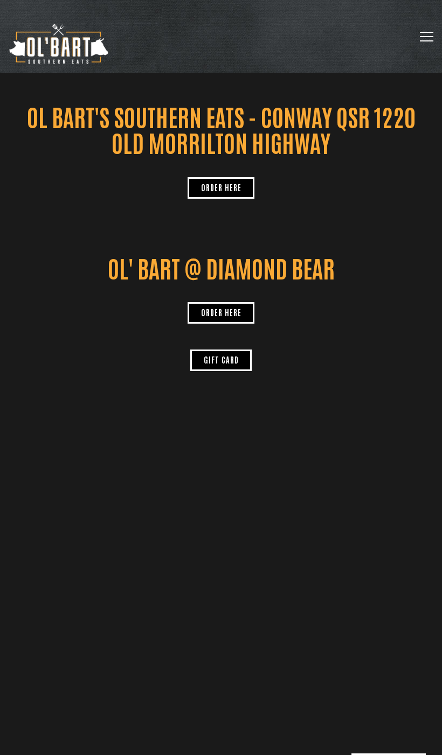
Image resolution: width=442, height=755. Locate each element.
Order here (221, 187)
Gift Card (221, 359)
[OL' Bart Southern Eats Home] (59, 43)
